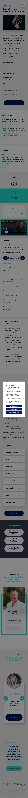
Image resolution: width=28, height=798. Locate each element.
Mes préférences (14, 412)
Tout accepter (14, 406)
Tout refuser (14, 409)
